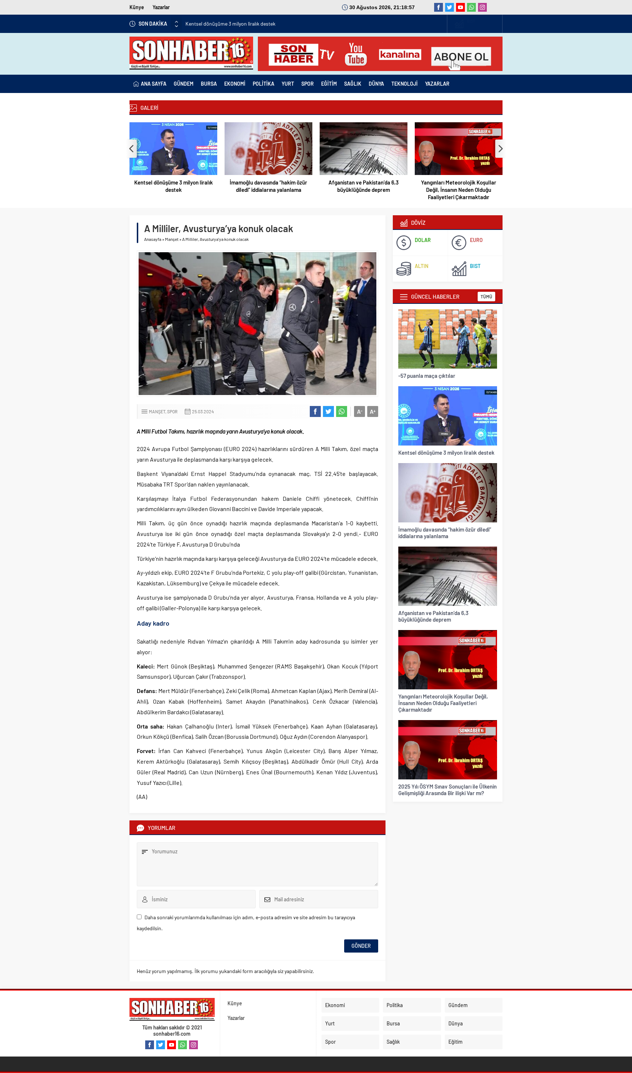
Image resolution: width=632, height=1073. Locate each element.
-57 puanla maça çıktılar (426, 375)
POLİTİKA (263, 84)
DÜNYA (376, 84)
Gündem (458, 1005)
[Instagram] (482, 7)
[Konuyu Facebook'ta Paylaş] (315, 411)
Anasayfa (152, 239)
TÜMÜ (486, 296)
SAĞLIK (352, 84)
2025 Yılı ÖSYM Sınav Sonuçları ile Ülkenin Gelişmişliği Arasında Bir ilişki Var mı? (447, 789)
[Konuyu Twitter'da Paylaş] (328, 411)
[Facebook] (438, 7)
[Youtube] (460, 7)
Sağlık (393, 1042)
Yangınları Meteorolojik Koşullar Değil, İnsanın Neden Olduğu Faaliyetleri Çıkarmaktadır (458, 189)
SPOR (307, 84)
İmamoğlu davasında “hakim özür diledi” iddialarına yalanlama (268, 186)
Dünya (455, 1023)
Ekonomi (335, 1005)
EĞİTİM (329, 84)
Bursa (393, 1023)
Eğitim (455, 1042)
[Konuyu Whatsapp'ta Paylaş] (341, 411)
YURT (288, 84)
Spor (172, 411)
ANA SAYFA (153, 84)
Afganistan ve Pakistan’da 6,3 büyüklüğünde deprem (363, 186)
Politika (395, 1005)
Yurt (330, 1023)
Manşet (171, 239)
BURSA (209, 84)
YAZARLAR (437, 84)
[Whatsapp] (471, 7)
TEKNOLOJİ (404, 84)
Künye (136, 7)
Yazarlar (161, 7)
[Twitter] (449, 7)
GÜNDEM (183, 84)
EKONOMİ (234, 84)
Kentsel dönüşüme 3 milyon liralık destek (173, 186)
